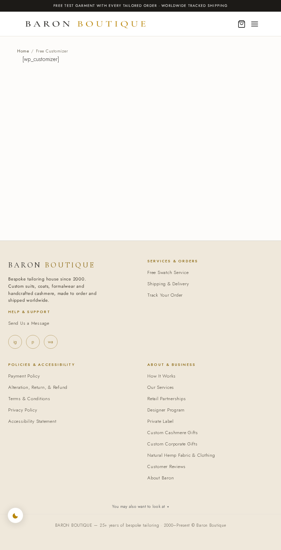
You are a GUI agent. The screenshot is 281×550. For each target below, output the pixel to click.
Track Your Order (165, 295)
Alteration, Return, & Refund (38, 387)
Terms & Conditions (29, 398)
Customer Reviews (166, 466)
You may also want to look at (140, 506)
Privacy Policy (22, 410)
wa (50, 341)
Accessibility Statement (32, 421)
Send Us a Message (28, 323)
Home (23, 51)
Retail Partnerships (166, 398)
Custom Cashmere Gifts (172, 432)
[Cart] (241, 24)
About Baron (160, 478)
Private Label (160, 421)
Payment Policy (24, 376)
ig (15, 341)
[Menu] (255, 24)
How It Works (161, 376)
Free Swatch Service (167, 272)
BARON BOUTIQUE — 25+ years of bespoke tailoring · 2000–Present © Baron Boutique (140, 525)
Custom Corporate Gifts (172, 444)
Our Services (160, 387)
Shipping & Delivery (168, 283)
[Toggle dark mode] (15, 515)
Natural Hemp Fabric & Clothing (181, 455)
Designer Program (166, 410)
